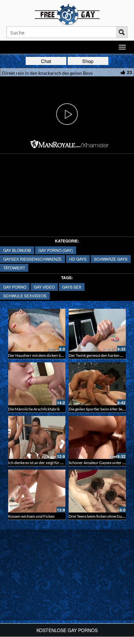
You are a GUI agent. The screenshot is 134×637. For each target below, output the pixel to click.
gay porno (14, 287)
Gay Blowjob (17, 250)
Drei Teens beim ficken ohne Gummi (99, 516)
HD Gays (78, 259)
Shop (87, 61)
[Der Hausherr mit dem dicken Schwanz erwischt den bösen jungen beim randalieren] (36, 330)
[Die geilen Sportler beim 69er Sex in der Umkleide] (97, 383)
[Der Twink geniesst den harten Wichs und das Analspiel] (97, 330)
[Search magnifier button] (121, 32)
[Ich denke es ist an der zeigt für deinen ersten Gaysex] (36, 437)
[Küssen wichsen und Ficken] (36, 491)
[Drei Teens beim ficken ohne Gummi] (97, 491)
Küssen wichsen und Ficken (31, 516)
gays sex (71, 287)
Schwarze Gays (110, 259)
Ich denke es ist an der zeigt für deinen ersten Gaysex (52, 462)
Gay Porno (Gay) (55, 250)
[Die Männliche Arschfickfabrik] (36, 383)
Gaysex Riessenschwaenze (32, 259)
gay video (44, 287)
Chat (46, 61)
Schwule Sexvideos (25, 295)
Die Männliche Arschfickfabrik (34, 409)
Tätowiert (14, 267)
